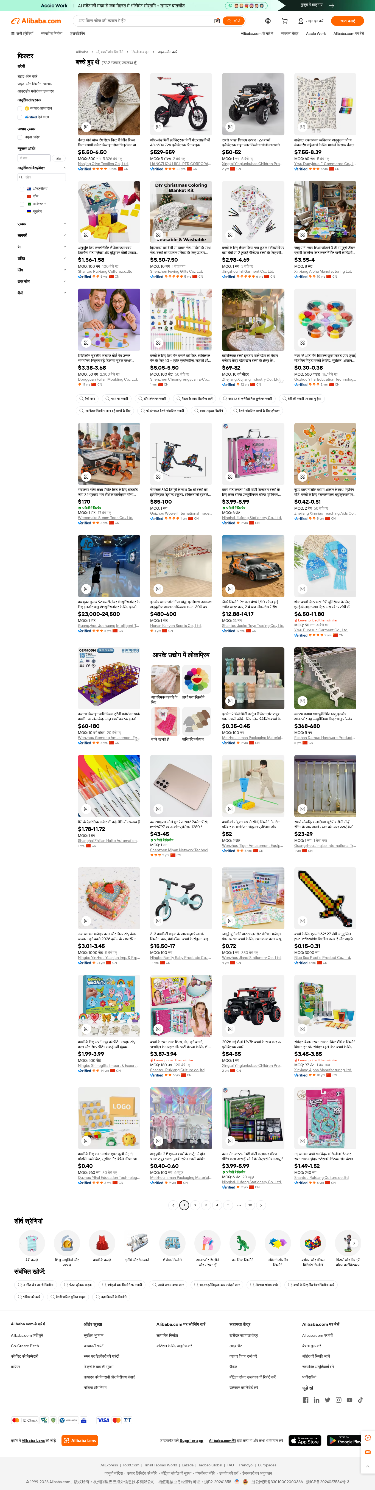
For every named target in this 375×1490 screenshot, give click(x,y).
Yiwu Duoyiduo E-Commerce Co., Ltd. (325, 163)
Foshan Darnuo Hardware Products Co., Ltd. (325, 737)
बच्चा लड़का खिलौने (211, 411)
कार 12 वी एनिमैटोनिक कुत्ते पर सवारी (250, 399)
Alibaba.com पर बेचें (317, 1335)
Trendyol (246, 1465)
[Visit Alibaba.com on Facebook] (305, 1400)
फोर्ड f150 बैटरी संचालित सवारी (165, 411)
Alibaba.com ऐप (222, 1440)
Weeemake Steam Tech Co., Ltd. (105, 517)
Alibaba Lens (33, 1440)
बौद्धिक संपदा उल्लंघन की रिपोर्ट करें (253, 1377)
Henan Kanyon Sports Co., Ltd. (176, 625)
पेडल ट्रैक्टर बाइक (80, 1285)
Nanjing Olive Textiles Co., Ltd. (103, 163)
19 (250, 1205)
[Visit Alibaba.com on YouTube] (349, 1400)
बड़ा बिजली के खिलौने (114, 1297)
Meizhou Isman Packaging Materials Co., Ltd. (253, 737)
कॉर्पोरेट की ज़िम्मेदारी (24, 1356)
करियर (15, 1367)
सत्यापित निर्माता (167, 1335)
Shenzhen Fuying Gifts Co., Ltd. (176, 271)
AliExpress (109, 1465)
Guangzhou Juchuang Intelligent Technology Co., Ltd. (109, 625)
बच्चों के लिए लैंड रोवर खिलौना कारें (313, 1285)
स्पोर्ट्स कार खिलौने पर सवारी (125, 1285)
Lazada (188, 1465)
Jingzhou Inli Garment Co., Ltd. (248, 271)
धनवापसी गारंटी (94, 1346)
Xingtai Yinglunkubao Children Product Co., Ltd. (253, 163)
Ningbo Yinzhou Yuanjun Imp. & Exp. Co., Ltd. (109, 957)
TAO (230, 1465)
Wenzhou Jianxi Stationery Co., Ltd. (251, 957)
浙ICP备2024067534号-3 (327, 1482)
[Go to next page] (261, 1205)
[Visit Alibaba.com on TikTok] (360, 1400)
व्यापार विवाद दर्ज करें (243, 1356)
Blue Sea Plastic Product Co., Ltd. (322, 957)
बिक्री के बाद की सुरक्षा (98, 1367)
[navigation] (41, 629)
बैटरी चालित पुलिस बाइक (70, 1297)
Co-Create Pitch (25, 1346)
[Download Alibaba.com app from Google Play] (345, 1440)
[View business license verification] (237, 1482)
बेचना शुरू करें (311, 1346)
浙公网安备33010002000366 (277, 1482)
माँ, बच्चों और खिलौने (109, 52)
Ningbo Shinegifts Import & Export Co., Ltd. (109, 1065)
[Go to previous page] (173, 1205)
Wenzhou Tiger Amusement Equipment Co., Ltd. (253, 845)
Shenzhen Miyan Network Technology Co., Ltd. (181, 850)
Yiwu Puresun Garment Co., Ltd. (321, 630)
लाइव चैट (236, 1346)
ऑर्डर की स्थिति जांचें (316, 1356)
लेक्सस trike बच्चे (267, 1285)
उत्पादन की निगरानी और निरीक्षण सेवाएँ (109, 1377)
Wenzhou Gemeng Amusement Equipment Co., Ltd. (109, 737)
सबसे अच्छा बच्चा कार (171, 1285)
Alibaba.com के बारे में (28, 1324)
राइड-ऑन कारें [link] (167, 52)
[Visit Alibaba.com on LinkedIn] (316, 1400)
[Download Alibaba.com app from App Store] (305, 1440)
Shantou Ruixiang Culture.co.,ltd (105, 271)
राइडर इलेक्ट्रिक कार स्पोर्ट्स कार (220, 1285)
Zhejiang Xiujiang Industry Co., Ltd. (251, 379)
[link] (368, 1438)
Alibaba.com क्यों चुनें (27, 1335)
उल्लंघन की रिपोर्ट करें (244, 1387)
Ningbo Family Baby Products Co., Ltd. (181, 957)
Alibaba (82, 52)
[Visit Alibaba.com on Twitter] (327, 1400)
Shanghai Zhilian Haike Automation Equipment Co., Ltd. (109, 840)
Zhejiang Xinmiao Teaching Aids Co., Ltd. (325, 513)
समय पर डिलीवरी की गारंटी (101, 1356)
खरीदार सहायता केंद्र (244, 1335)
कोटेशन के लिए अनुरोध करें (174, 1346)
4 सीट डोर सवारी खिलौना (38, 1285)
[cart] (286, 21)
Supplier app (191, 1440)
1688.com (131, 1465)
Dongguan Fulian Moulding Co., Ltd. (108, 379)
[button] (217, 21)
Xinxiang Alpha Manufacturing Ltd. (323, 271)
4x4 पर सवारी (119, 399)
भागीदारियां (309, 1377)
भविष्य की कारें (31, 1297)
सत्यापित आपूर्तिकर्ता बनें (318, 1367)
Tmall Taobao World (160, 1465)
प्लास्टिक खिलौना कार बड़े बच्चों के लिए (107, 411)
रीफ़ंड (233, 1367)
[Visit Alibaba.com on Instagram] (338, 1400)
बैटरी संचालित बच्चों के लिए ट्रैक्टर (259, 411)
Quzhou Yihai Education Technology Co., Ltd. (325, 379)
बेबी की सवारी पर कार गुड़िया (304, 399)
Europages (267, 1465)
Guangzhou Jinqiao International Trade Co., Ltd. (325, 845)
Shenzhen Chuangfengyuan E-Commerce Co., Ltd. (181, 379)
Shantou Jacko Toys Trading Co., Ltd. (253, 625)
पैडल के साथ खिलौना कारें (197, 399)
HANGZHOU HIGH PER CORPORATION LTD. (181, 163)
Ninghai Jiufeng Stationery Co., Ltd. (252, 517)
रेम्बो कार (90, 399)
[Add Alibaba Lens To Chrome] (79, 1440)
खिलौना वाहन (140, 52)
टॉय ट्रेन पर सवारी (155, 399)
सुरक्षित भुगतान (93, 1335)
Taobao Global (210, 1465)
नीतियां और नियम (95, 1387)
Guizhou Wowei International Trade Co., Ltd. (181, 513)
